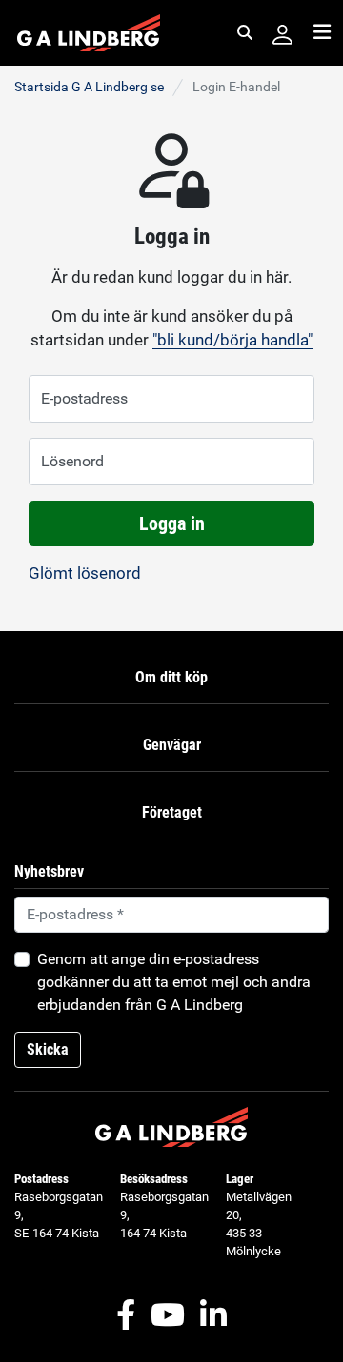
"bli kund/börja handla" (232, 339)
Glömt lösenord (85, 572)
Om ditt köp (171, 677)
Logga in (172, 523)
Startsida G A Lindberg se (89, 86)
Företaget (172, 812)
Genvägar (172, 745)
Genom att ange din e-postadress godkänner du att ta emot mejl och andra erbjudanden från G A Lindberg (174, 982)
